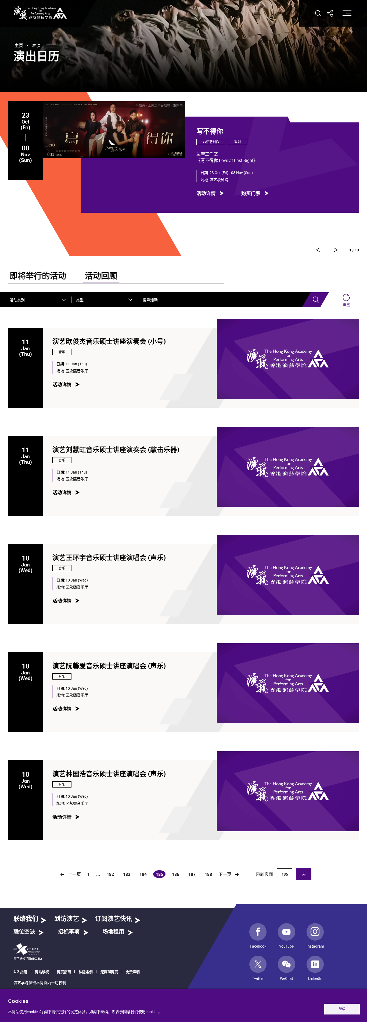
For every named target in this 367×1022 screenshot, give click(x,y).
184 (143, 874)
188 (208, 874)
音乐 (62, 352)
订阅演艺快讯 (113, 919)
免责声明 (133, 971)
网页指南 (64, 971)
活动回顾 (101, 276)
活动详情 (206, 193)
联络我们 (25, 919)
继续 (342, 1009)
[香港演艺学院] (40, 13)
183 (126, 874)
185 (161, 874)
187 (192, 874)
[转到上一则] (336, 250)
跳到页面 (265, 874)
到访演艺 (66, 919)
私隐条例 (86, 971)
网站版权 (42, 971)
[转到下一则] (317, 250)
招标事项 (69, 932)
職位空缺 (24, 932)
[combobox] (38, 299)
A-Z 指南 (20, 971)
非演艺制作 (211, 142)
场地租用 (113, 932)
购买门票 (251, 193)
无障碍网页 (109, 971)
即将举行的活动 (38, 276)
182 (110, 874)
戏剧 (237, 142)
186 (175, 874)
